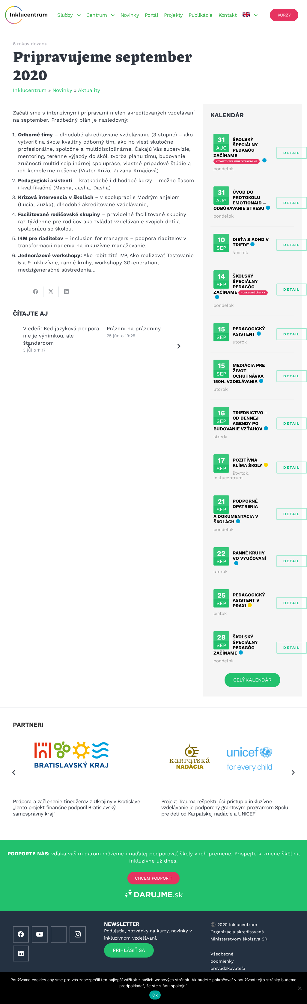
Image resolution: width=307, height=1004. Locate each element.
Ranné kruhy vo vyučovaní (249, 555)
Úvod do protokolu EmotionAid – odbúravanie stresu (239, 200)
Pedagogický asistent (249, 331)
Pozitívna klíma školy (247, 462)
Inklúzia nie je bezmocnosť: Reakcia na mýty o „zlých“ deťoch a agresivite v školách (144, 335)
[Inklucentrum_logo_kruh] (26, 15)
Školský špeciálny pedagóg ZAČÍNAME (235, 147)
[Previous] (29, 346)
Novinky (62, 90)
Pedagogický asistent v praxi (249, 600)
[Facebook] (21, 934)
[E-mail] (59, 934)
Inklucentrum (29, 90)
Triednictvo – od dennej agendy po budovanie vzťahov (240, 421)
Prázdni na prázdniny (50, 328)
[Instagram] (77, 934)
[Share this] (35, 292)
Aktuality (89, 90)
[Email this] (20, 292)
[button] (77, 15)
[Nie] (300, 988)
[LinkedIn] (21, 953)
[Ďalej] (179, 346)
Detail (291, 153)
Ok (155, 995)
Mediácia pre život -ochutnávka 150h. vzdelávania (239, 373)
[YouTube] (40, 934)
